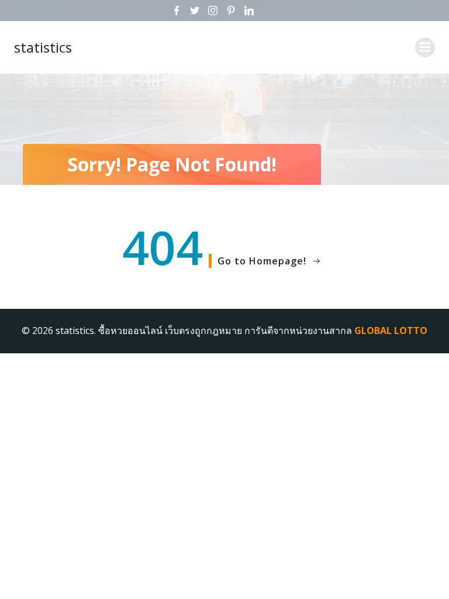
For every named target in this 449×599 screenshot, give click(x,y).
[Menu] (425, 47)
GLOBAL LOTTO (390, 330)
